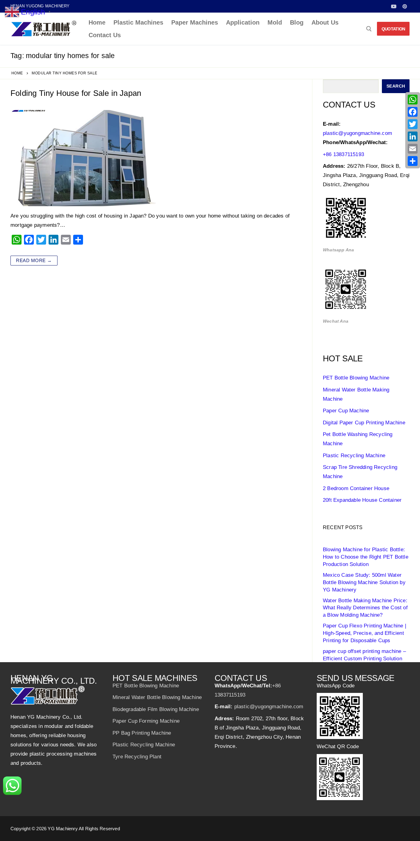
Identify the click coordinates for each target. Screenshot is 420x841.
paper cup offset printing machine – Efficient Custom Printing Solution (364, 655)
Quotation (393, 28)
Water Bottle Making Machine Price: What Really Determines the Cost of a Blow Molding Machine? (365, 608)
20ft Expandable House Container (362, 500)
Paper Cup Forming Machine (146, 721)
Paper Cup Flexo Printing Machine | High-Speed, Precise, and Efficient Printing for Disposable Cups (364, 633)
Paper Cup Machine (346, 411)
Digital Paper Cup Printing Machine (364, 423)
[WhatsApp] (412, 99)
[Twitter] (412, 124)
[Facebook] (412, 112)
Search (395, 86)
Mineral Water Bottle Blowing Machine (157, 697)
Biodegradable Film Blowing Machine (156, 709)
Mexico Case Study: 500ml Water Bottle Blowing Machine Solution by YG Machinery (364, 582)
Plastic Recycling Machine (354, 455)
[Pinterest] (405, 6)
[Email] (412, 149)
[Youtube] (393, 6)
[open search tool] (369, 29)
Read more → (34, 260)
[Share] (412, 161)
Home (17, 73)
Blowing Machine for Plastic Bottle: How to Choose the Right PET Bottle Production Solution (365, 557)
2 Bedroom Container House (356, 488)
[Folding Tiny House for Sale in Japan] (83, 158)
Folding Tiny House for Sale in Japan (75, 93)
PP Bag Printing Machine (142, 733)
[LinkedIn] (412, 136)
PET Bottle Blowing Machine (356, 378)
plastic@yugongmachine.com (357, 133)
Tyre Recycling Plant (137, 757)
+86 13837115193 (343, 154)
